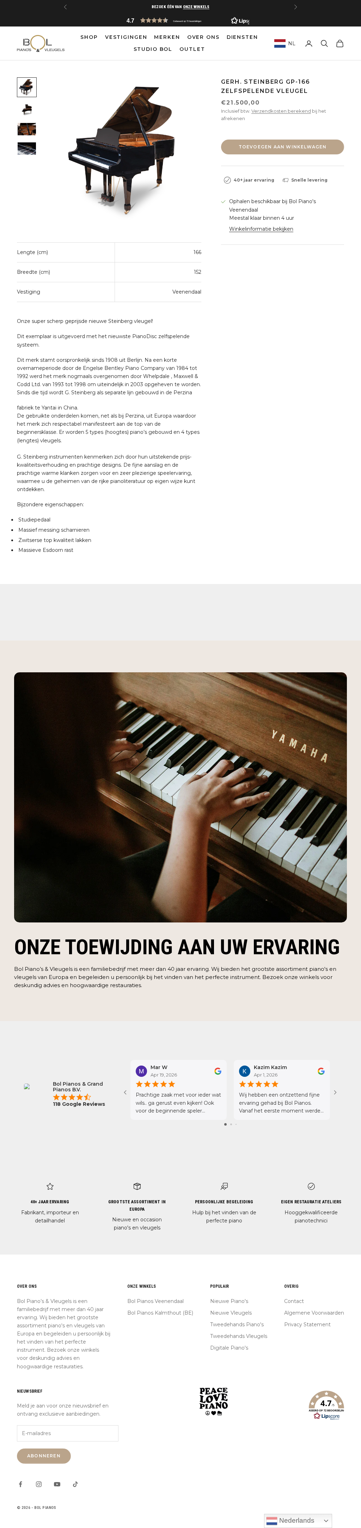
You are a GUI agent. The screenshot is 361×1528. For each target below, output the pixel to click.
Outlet (192, 49)
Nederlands (295, 1520)
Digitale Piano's (229, 1348)
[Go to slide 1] (225, 1124)
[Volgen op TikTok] (75, 1484)
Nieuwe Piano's (229, 1301)
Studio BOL (153, 49)
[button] (180, 20)
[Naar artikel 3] (27, 129)
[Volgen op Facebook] (20, 1484)
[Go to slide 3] (236, 1124)
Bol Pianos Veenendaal (155, 1301)
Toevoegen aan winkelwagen (283, 146)
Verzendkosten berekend (281, 111)
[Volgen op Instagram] (38, 1484)
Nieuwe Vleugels (231, 1313)
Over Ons (203, 37)
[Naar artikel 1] (27, 87)
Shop (89, 37)
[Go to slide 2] (231, 1124)
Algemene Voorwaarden (314, 1313)
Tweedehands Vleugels (238, 1336)
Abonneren (44, 1455)
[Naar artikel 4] (27, 148)
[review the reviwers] (217, 1071)
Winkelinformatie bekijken (261, 229)
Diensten (242, 37)
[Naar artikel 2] (27, 110)
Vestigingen (126, 37)
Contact (294, 1301)
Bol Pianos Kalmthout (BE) (160, 1313)
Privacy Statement (307, 1324)
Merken (167, 37)
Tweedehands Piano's (237, 1324)
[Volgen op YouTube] (57, 1484)
